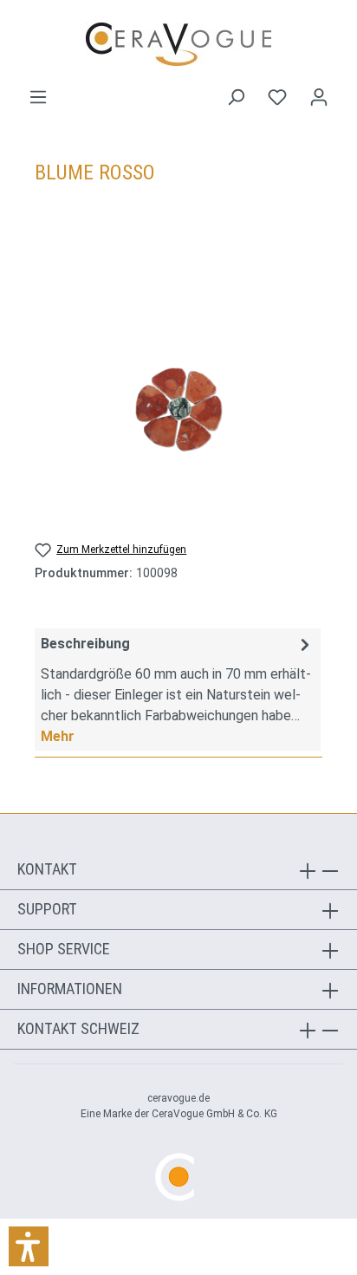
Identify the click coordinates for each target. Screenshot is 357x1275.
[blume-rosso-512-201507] (178, 410)
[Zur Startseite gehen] (178, 44)
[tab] (178, 689)
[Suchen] (235, 97)
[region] (178, 409)
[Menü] (38, 97)
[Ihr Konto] (319, 97)
